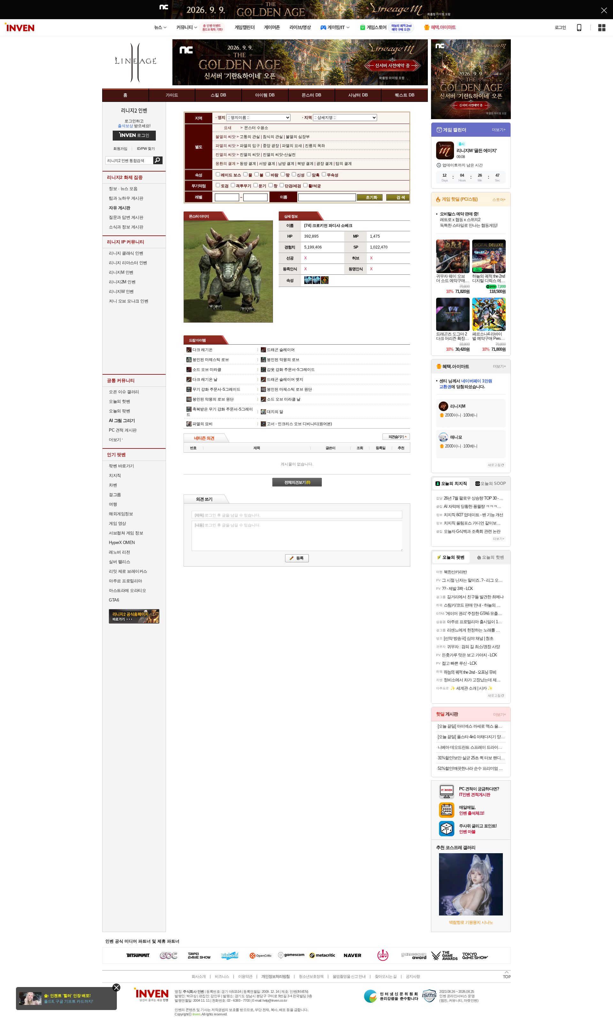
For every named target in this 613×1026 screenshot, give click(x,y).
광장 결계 (324, 163)
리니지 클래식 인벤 (126, 253)
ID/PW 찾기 (146, 148)
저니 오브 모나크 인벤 (128, 301)
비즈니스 (222, 976)
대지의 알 (275, 412)
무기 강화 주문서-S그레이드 (216, 389)
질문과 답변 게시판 (126, 217)
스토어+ (499, 199)
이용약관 (245, 976)
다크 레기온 (203, 350)
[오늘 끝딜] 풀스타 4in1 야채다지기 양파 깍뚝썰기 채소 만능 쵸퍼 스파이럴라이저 (472, 736)
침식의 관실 (273, 136)
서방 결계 (267, 163)
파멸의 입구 (250, 145)
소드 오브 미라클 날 (283, 399)
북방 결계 (305, 163)
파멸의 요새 (292, 145)
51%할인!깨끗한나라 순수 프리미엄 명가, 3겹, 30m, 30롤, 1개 (472, 768)
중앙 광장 (271, 145)
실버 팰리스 (119, 562)
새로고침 (494, 465)
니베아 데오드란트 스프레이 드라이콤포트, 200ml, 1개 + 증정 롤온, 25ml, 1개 (472, 747)
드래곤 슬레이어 (281, 350)
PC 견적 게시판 (123, 430)
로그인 (560, 27)
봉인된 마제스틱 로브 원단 (289, 389)
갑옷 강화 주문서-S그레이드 (291, 369)
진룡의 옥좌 (315, 145)
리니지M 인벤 (121, 272)
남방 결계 (286, 163)
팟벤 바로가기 (121, 466)
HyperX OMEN (122, 542)
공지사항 (413, 976)
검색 (158, 160)
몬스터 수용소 (256, 128)
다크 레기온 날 (205, 379)
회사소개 (199, 976)
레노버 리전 (119, 552)
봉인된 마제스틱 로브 (211, 359)
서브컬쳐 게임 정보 (126, 533)
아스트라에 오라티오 (127, 590)
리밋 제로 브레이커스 (128, 571)
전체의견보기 (297, 482)
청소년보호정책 (311, 976)
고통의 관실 (250, 136)
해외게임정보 (121, 514)
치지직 (115, 475)
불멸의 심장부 (298, 136)
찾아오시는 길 (386, 976)
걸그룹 (115, 495)
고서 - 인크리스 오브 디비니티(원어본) (299, 424)
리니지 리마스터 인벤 (128, 263)
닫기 (116, 988)
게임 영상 (117, 523)
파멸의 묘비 (203, 424)
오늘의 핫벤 (119, 401)
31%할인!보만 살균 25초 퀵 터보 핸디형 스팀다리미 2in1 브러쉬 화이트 (472, 757)
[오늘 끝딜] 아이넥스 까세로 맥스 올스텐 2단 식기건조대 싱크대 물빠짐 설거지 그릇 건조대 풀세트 (472, 726)
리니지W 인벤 (121, 291)
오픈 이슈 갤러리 (124, 392)
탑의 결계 (344, 163)
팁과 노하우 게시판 (126, 198)
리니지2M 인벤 (122, 282)
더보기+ (499, 130)
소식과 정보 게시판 (126, 227)
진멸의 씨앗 (250, 154)
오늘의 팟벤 (119, 411)
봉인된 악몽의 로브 (283, 359)
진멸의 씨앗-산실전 (279, 154)
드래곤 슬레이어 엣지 (285, 379)
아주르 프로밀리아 (125, 581)
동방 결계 (248, 163)
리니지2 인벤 (134, 110)
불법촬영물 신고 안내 (349, 976)
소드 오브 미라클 (207, 369)
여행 (113, 504)
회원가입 (120, 148)
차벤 (113, 485)
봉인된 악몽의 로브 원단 (213, 399)
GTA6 (114, 600)
